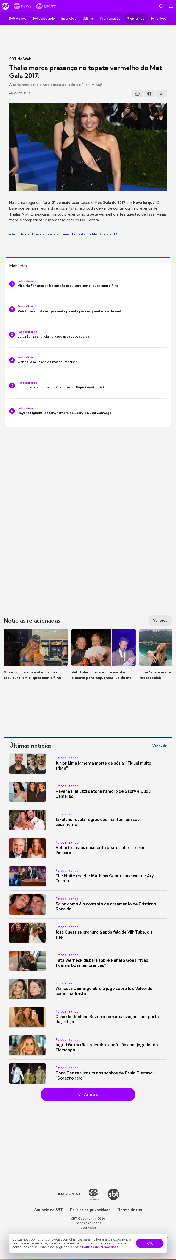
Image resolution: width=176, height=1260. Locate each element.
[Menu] (171, 6)
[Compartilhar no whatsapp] (137, 93)
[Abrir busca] (160, 6)
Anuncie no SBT (48, 1209)
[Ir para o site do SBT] (113, 1194)
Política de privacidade (90, 1209)
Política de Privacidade (100, 1247)
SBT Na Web (20, 59)
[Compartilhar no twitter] (161, 93)
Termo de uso (130, 1209)
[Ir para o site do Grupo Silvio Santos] (80, 1194)
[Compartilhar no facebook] (149, 93)
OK (150, 1243)
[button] (36, 659)
